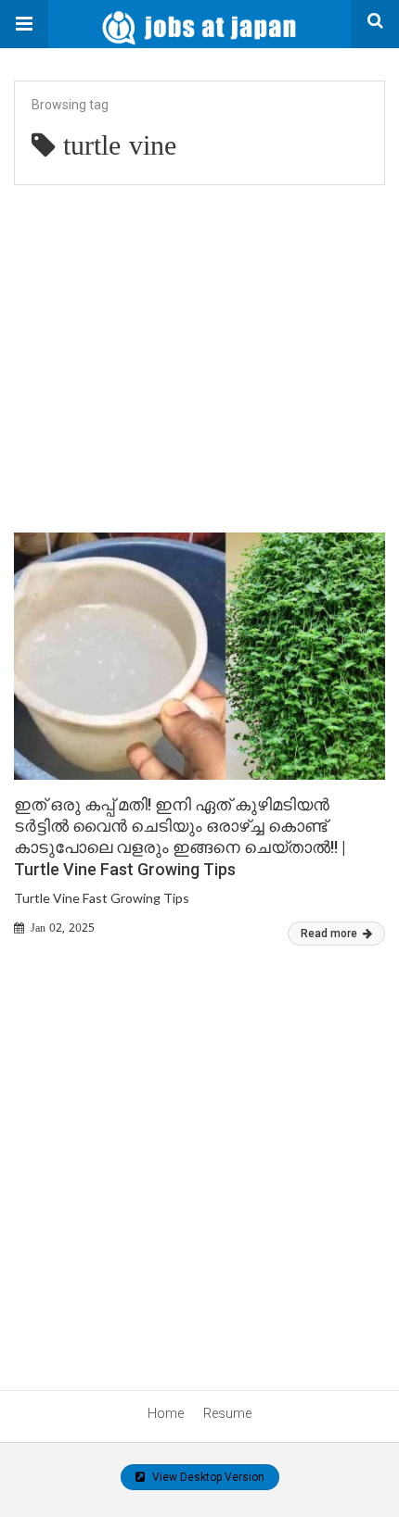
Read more (330, 933)
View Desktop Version (206, 1477)
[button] (24, 24)
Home (166, 1413)
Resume (227, 1413)
